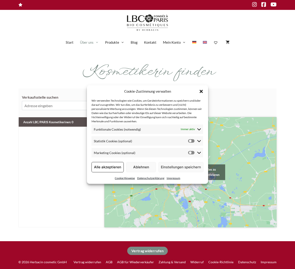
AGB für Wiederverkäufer (135, 262)
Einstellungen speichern (181, 167)
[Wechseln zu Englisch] (205, 42)
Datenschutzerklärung (150, 178)
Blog (134, 42)
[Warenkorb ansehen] (227, 42)
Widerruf (197, 262)
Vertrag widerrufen (147, 251)
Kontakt (150, 42)
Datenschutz (247, 262)
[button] (201, 91)
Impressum (173, 178)
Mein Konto (172, 42)
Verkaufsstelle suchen (40, 97)
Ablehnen (141, 167)
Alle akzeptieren (107, 167)
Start (70, 42)
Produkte (112, 42)
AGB (109, 262)
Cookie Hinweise (125, 178)
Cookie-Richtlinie (220, 262)
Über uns (87, 42)
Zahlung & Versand (172, 262)
